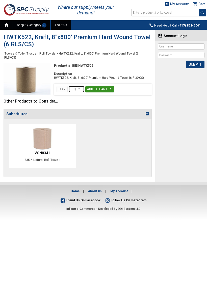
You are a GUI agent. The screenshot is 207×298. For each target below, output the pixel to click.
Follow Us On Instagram (128, 200)
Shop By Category (29, 25)
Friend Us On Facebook (82, 200)
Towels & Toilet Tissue (20, 53)
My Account (177, 4)
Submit (195, 64)
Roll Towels (47, 53)
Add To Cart (99, 89)
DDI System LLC (129, 209)
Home (75, 191)
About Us (61, 25)
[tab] (77, 114)
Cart (199, 4)
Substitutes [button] (16, 114)
